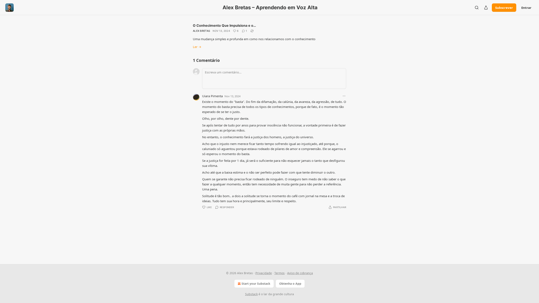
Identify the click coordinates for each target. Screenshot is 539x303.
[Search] (476, 7)
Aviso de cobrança (300, 273)
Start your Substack (255, 284)
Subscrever (504, 7)
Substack (251, 294)
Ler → (197, 47)
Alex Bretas (201, 30)
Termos (279, 273)
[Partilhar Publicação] (486, 7)
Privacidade (263, 273)
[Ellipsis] (344, 96)
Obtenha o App (290, 284)
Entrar (526, 7)
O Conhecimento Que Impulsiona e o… (224, 25)
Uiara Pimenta (212, 96)
